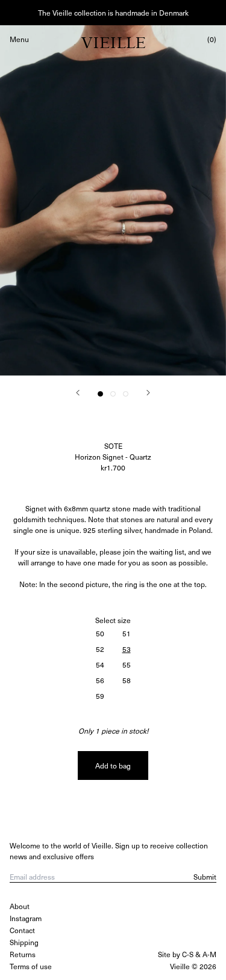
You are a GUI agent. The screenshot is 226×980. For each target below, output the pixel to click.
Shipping (24, 942)
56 (100, 680)
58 (126, 680)
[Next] (148, 392)
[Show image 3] (125, 394)
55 (126, 664)
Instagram (26, 918)
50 (100, 633)
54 (100, 664)
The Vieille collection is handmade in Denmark (113, 12)
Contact (22, 930)
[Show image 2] (113, 394)
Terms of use (31, 966)
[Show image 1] (100, 394)
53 (126, 649)
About (20, 906)
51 (126, 633)
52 (100, 649)
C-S (187, 954)
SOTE (113, 445)
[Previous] (78, 392)
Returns (23, 954)
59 (100, 695)
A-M (209, 954)
